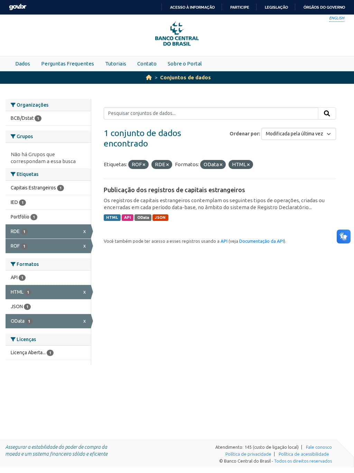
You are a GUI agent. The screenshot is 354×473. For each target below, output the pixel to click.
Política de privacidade (248, 454)
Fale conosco (319, 447)
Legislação (276, 7)
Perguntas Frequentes (67, 63)
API (127, 217)
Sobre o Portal (185, 63)
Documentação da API (261, 241)
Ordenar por (244, 133)
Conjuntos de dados (185, 77)
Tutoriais (115, 63)
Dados (22, 63)
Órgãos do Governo (324, 7)
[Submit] (327, 113)
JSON (160, 217)
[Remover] (144, 165)
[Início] (149, 77)
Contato (147, 63)
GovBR (17, 7)
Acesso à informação (192, 7)
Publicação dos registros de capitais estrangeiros (174, 189)
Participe (239, 7)
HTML (112, 217)
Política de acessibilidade (304, 454)
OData (143, 217)
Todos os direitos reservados (303, 460)
